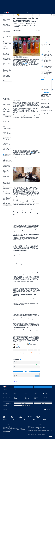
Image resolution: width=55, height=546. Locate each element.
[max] (23, 405)
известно (25, 210)
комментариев (17, 30)
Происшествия (36, 394)
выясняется (25, 63)
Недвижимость (27, 398)
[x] (25, 405)
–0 (38, 364)
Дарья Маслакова (19, 346)
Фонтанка (15, 216)
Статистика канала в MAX (6, 397)
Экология (44, 394)
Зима (25, 390)
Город (15, 394)
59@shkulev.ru (11, 430)
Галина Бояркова (32, 343)
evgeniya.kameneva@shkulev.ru (46, 424)
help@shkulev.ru (8, 431)
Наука (25, 397)
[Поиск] (48, 13)
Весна (15, 393)
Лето (25, 394)
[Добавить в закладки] (36, 30)
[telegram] (15, 405)
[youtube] (27, 405)
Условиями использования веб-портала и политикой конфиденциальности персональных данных (39, 429)
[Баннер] (16, 15)
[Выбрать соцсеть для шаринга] (39, 30)
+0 (36, 364)
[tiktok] (29, 405)
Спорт (44, 390)
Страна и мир (45, 393)
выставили (33, 208)
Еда (14, 397)
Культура (26, 393)
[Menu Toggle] (3, 13)
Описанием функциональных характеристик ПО (33, 428)
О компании (4, 390)
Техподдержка (5, 394)
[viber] (21, 405)
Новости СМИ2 (15, 381)
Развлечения (36, 397)
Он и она (35, 390)
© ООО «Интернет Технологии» (6, 436)
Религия (35, 398)
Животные (15, 398)
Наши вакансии (5, 393)
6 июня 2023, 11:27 (15, 28)
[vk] (17, 405)
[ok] (19, 405)
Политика (35, 393)
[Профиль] (52, 13)
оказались (32, 152)
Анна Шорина (18, 343)
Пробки (27, 12)
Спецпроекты (45, 397)
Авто (15, 390)
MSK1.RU (33, 330)
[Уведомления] (50, 13)
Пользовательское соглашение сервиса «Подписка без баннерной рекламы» (37, 434)
